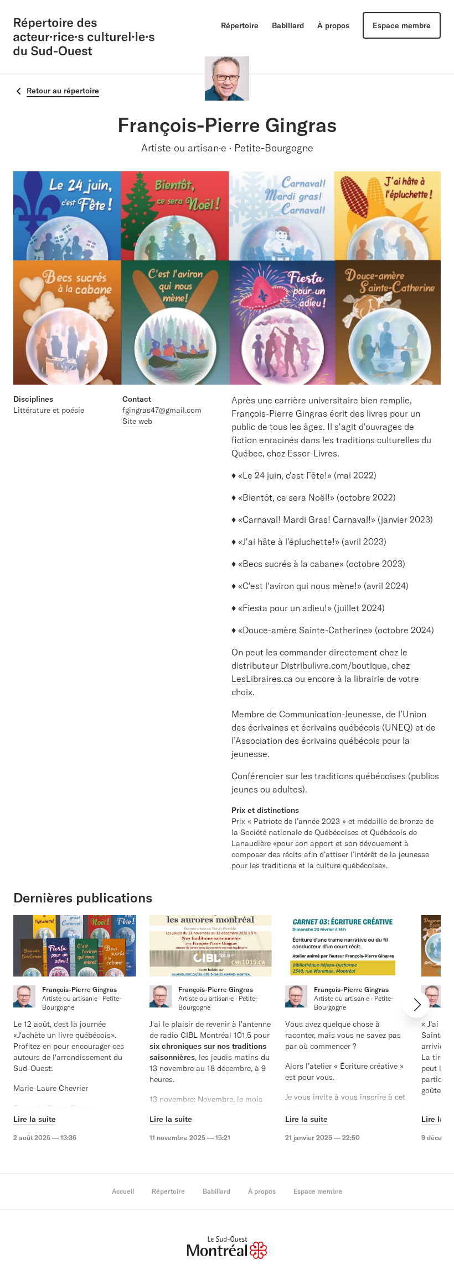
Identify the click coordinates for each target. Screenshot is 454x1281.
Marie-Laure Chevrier (50, 1088)
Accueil (123, 1191)
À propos (333, 25)
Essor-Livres (312, 453)
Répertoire (240, 25)
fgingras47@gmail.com (162, 410)
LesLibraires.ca (262, 678)
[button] (416, 1004)
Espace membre (402, 25)
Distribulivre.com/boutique (334, 665)
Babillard (288, 25)
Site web (137, 421)
